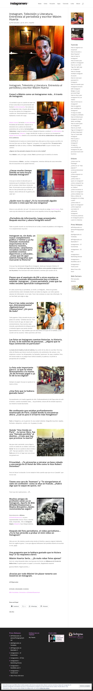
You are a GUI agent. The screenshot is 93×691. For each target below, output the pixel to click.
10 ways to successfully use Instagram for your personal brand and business (77, 149)
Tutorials (65, 3)
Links (72, 3)
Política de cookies (44, 688)
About (78, 3)
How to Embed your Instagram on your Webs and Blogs (77, 119)
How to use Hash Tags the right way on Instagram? (76, 67)
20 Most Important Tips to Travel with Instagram (76, 134)
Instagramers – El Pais (17, 658)
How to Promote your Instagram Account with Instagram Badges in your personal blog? (77, 89)
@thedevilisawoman (15, 517)
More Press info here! (17, 676)
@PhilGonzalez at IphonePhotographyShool (77, 230)
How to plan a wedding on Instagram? (75, 141)
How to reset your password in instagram (76, 80)
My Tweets (32, 637)
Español (31, 23)
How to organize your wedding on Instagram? (76, 108)
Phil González (15, 23)
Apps (58, 3)
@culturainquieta (19, 107)
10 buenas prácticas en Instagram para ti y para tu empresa (77, 218)
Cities (45, 3)
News (39, 3)
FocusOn (52, 3)
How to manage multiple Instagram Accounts (77, 74)
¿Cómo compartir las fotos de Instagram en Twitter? (77, 185)
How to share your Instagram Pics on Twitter (76, 97)
